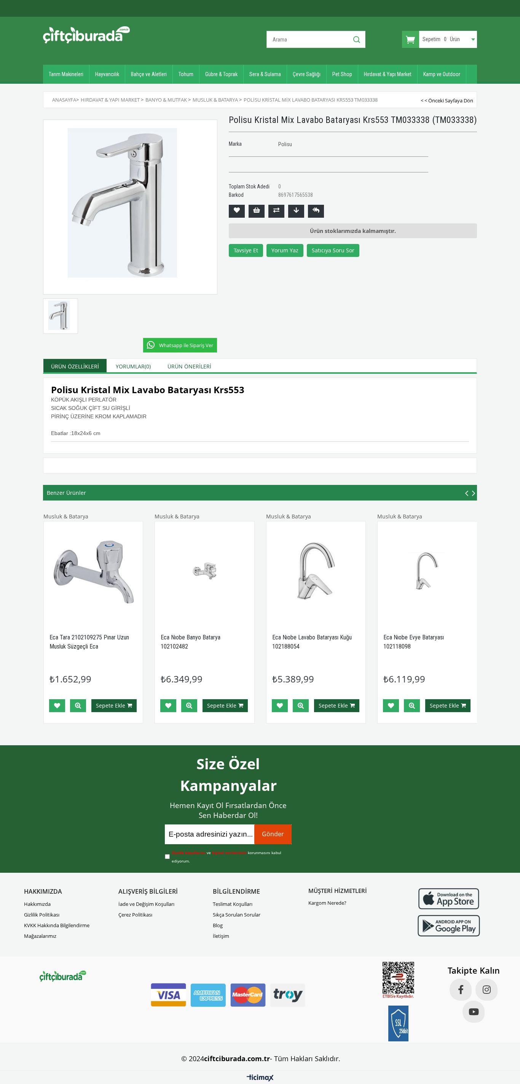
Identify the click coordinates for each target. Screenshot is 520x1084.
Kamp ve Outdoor (441, 74)
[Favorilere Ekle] (237, 211)
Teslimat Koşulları (232, 904)
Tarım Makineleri (66, 74)
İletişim (221, 936)
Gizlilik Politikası (41, 914)
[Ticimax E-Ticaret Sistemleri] (260, 1078)
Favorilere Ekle (57, 705)
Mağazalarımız (40, 936)
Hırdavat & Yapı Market (388, 74)
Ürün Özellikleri (75, 366)
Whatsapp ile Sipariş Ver (186, 345)
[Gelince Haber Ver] (316, 211)
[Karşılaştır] (276, 211)
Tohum (186, 74)
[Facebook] (461, 990)
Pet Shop (342, 74)
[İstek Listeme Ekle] (257, 211)
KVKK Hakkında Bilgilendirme (56, 925)
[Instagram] (486, 990)
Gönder (273, 834)
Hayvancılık (107, 74)
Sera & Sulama (265, 74)
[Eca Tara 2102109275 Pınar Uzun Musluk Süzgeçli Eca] (93, 571)
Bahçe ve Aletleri (149, 74)
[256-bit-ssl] (398, 1023)
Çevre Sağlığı (307, 74)
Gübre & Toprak (221, 74)
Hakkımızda (37, 904)
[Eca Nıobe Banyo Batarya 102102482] (204, 571)
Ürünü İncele (78, 705)
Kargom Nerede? (327, 902)
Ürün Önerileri (189, 366)
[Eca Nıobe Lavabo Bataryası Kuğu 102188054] (316, 571)
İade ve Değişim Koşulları (146, 904)
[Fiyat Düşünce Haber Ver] (296, 211)
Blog (218, 925)
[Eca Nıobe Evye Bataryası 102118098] (427, 571)
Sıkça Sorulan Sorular (236, 914)
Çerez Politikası (135, 914)
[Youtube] (474, 1012)
